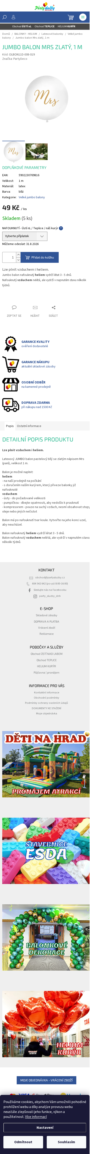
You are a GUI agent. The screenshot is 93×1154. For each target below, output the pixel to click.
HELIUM (66, 26)
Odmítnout (23, 1142)
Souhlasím (66, 1142)
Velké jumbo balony (32, 197)
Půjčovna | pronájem (46, 672)
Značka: (14, 59)
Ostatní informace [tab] (29, 426)
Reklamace (47, 633)
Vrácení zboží (46, 627)
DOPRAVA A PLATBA (46, 621)
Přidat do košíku (42, 257)
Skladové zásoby (46, 615)
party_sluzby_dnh (50, 596)
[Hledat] (4, 17)
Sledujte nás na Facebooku (50, 590)
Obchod (21, 26)
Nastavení (45, 1127)
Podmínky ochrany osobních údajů (46, 703)
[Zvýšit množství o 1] (18, 254)
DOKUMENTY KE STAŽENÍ (46, 708)
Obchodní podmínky (46, 698)
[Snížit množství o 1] (18, 260)
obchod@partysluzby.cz (50, 577)
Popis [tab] (10, 426)
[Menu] (82, 17)
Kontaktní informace (46, 692)
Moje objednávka (46, 713)
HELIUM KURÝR (46, 666)
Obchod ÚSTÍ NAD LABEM (47, 653)
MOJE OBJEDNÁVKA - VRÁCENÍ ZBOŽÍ (46, 1080)
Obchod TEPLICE (47, 660)
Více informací (36, 1116)
